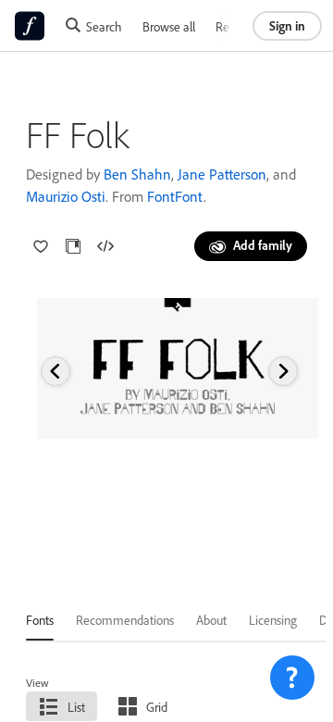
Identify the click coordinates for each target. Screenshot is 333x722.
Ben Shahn (137, 174)
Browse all (168, 26)
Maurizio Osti (65, 196)
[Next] (283, 371)
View (37, 683)
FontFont (175, 196)
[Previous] (55, 371)
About (211, 620)
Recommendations (125, 620)
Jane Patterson (222, 174)
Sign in (287, 25)
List (76, 707)
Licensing (273, 620)
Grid (156, 707)
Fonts (40, 620)
